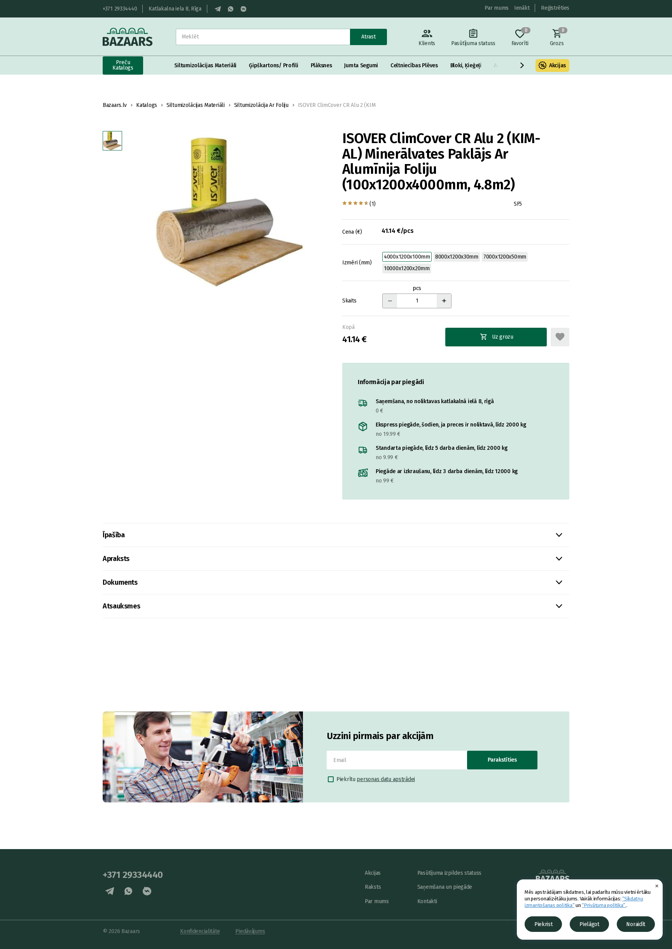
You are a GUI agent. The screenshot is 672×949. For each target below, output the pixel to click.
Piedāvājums (250, 931)
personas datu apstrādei (386, 779)
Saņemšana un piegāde (444, 887)
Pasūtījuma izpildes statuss (449, 873)
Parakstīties (502, 760)
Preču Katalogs (122, 65)
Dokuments (120, 582)
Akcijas (557, 65)
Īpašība (113, 535)
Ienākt (521, 8)
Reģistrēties (555, 8)
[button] (522, 65)
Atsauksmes (121, 606)
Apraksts (116, 558)
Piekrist (543, 924)
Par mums (497, 8)
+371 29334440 (120, 8)
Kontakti (427, 901)
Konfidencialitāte (200, 931)
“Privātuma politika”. (604, 905)
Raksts (373, 887)
